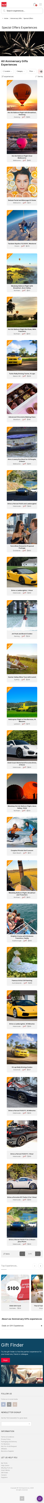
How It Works (5, 1470)
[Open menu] (40, 4)
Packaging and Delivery (9, 1441)
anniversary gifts (16, 18)
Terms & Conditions (7, 1437)
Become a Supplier (7, 1451)
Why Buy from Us (6, 1468)
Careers (4, 1475)
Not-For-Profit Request (9, 1446)
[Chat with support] (40, 1499)
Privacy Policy (5, 1439)
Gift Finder (4, 1472)
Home (5, 18)
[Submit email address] (29, 1424)
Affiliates (4, 1449)
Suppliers (4, 1477)
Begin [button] (5, 1360)
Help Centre (5, 1465)
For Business (5, 1444)
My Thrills (4, 1463)
